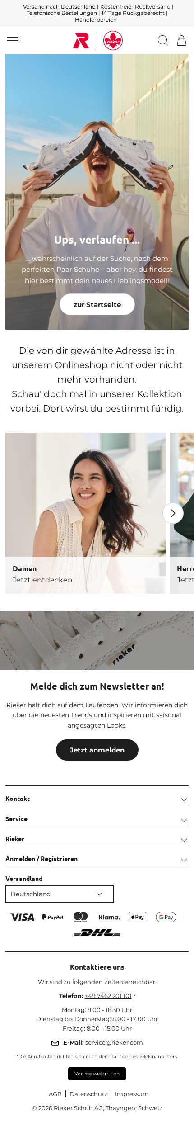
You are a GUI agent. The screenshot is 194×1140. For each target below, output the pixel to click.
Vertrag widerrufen (97, 1074)
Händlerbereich (96, 19)
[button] (165, 40)
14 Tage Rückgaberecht (134, 12)
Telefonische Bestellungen (62, 12)
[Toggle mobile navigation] (13, 40)
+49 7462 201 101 (108, 995)
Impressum (132, 1093)
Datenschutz (88, 1093)
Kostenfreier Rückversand (135, 6)
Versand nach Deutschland (60, 6)
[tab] (97, 795)
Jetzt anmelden (97, 750)
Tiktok (140, 640)
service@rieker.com (114, 1042)
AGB (55, 1093)
